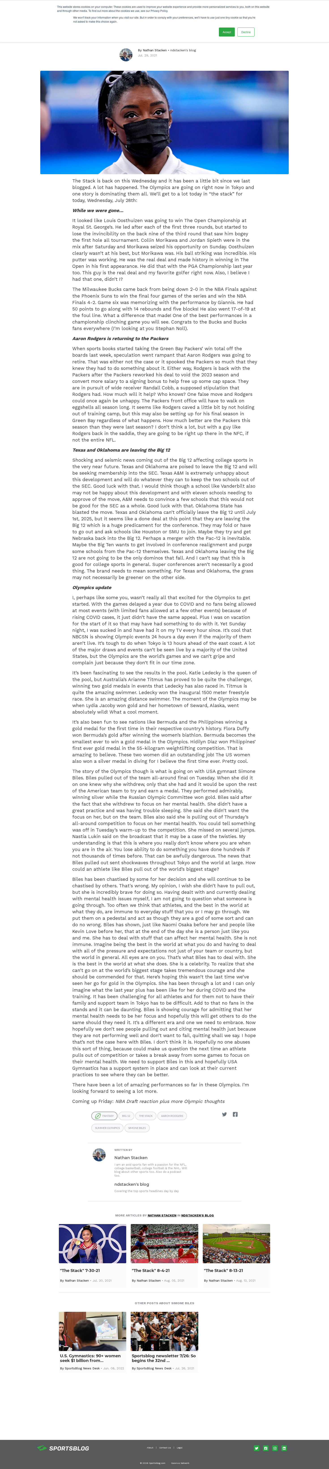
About (150, 1447)
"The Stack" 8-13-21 (223, 1270)
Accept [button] (227, 32)
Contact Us (165, 1447)
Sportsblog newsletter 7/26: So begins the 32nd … (164, 1358)
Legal (179, 1447)
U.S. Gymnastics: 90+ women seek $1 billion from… (90, 1358)
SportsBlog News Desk (82, 1368)
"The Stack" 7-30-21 (80, 1270)
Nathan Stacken (155, 50)
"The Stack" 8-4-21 (151, 1270)
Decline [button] (246, 32)
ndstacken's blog (183, 50)
